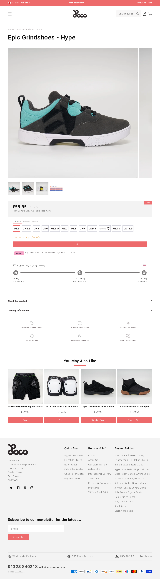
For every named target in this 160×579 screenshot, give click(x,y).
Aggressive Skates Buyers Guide (132, 469)
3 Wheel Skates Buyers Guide (130, 487)
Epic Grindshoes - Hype (29, 29)
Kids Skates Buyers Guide (128, 492)
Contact (92, 455)
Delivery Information (18, 310)
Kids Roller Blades (73, 469)
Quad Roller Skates (74, 473)
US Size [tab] (35, 221)
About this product (17, 301)
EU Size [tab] (26, 221)
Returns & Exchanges (99, 483)
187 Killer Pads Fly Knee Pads (62, 406)
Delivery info (94, 469)
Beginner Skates (73, 478)
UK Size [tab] (17, 221)
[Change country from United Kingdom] (10, 3)
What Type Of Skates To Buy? (130, 455)
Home (11, 29)
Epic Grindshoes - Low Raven (98, 406)
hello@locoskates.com (51, 567)
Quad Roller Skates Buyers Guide (132, 473)
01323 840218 (23, 566)
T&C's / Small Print (98, 492)
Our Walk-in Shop (97, 464)
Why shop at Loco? (124, 501)
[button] (150, 14)
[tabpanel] (80, 228)
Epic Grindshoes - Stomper (134, 406)
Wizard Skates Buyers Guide (129, 478)
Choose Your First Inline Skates (131, 459)
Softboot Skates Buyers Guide (131, 483)
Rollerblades (70, 464)
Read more (46, 210)
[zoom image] (73, 113)
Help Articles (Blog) (125, 496)
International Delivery (99, 473)
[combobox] (128, 13)
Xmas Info (93, 478)
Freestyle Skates (73, 459)
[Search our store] (137, 13)
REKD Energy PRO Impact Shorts (25, 406)
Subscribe (18, 537)
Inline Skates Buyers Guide (129, 464)
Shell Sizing (120, 506)
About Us (93, 459)
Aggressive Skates (73, 455)
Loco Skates (20, 572)
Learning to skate (124, 510)
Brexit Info (94, 487)
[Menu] (10, 14)
